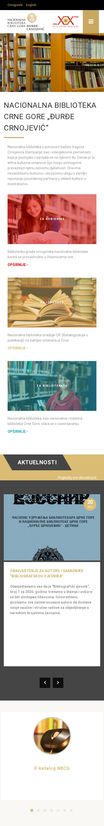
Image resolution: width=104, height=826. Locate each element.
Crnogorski (15, 5)
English (31, 5)
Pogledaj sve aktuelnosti (77, 478)
